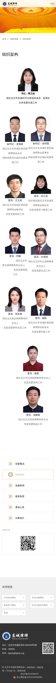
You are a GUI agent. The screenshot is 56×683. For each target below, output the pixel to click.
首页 (4, 39)
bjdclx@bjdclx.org (16, 653)
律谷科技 (22, 671)
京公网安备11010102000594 (29, 677)
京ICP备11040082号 (29, 674)
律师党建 (14, 39)
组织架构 (27, 39)
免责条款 (31, 667)
